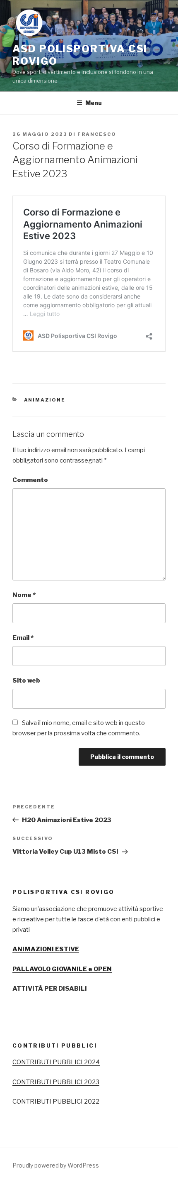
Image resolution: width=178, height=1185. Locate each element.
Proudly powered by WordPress (55, 1165)
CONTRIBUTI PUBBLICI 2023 (55, 1082)
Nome (24, 595)
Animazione (45, 400)
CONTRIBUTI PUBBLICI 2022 (55, 1101)
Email (23, 637)
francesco (96, 134)
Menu (93, 102)
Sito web (26, 680)
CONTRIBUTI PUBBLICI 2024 (56, 1062)
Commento (30, 480)
